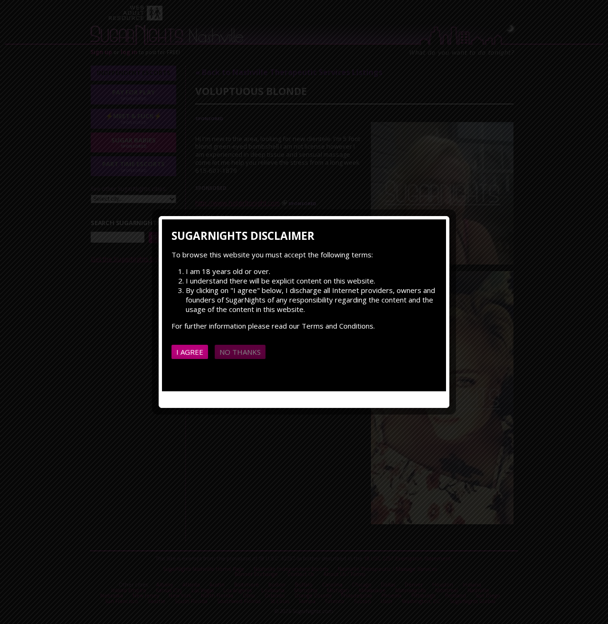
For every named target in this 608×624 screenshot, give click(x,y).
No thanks (240, 352)
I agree (189, 352)
